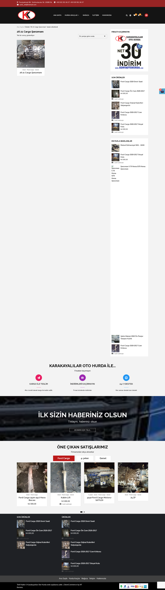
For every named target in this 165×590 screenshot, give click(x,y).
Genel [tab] (103, 458)
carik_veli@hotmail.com (28, 4)
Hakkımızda (107, 15)
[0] (134, 15)
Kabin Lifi (65, 497)
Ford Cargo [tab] (64, 458)
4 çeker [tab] (85, 458)
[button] (81, 512)
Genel (37, 70)
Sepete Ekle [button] (33, 492)
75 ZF (133, 497)
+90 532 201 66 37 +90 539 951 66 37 (70, 2)
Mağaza (86, 15)
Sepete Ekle (29, 67)
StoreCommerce (70, 585)
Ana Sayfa (57, 15)
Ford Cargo (30, 70)
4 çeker (90, 495)
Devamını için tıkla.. (82, 430)
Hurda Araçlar (71, 15)
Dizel (24, 70)
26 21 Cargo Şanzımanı (31, 72)
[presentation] (19, 490)
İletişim (95, 15)
